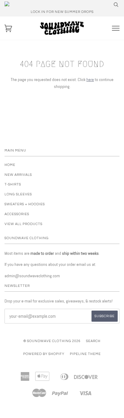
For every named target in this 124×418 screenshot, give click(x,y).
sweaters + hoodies (25, 204)
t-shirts (13, 184)
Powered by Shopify (43, 354)
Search (93, 341)
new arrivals (18, 174)
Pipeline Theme (85, 354)
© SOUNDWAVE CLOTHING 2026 (52, 341)
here (90, 79)
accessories (17, 214)
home (10, 165)
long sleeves (18, 194)
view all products (23, 224)
